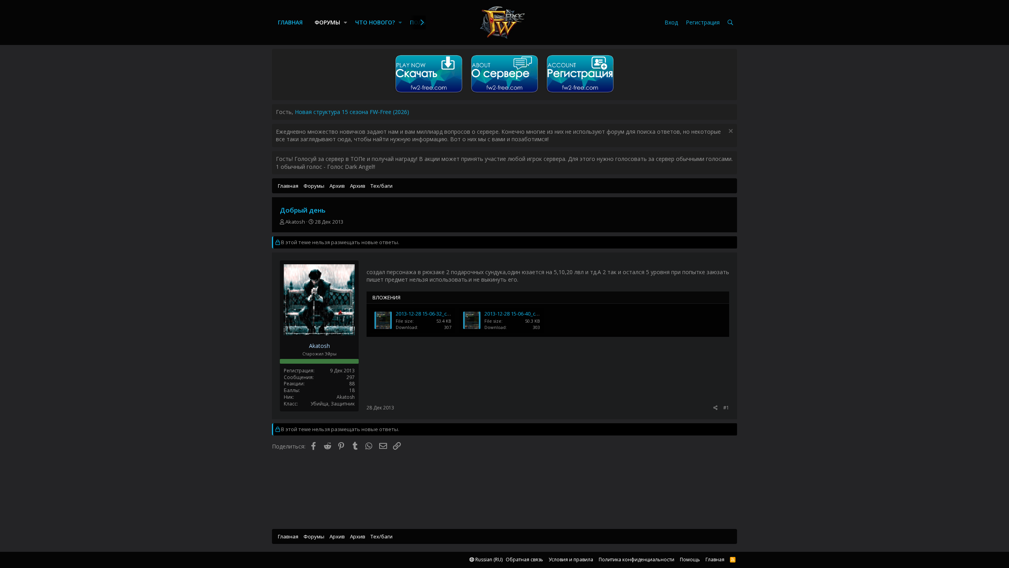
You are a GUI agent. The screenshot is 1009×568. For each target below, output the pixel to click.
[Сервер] (504, 92)
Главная (290, 22)
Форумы (327, 22)
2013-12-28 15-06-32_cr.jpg (426, 313)
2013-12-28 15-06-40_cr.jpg (514, 313)
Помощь (690, 559)
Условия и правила (571, 559)
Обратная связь (524, 559)
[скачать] (428, 92)
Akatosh (295, 221)
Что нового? (375, 22)
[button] (345, 22)
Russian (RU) (488, 559)
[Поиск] (730, 22)
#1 (726, 407)
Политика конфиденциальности (636, 559)
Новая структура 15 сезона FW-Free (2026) (352, 112)
